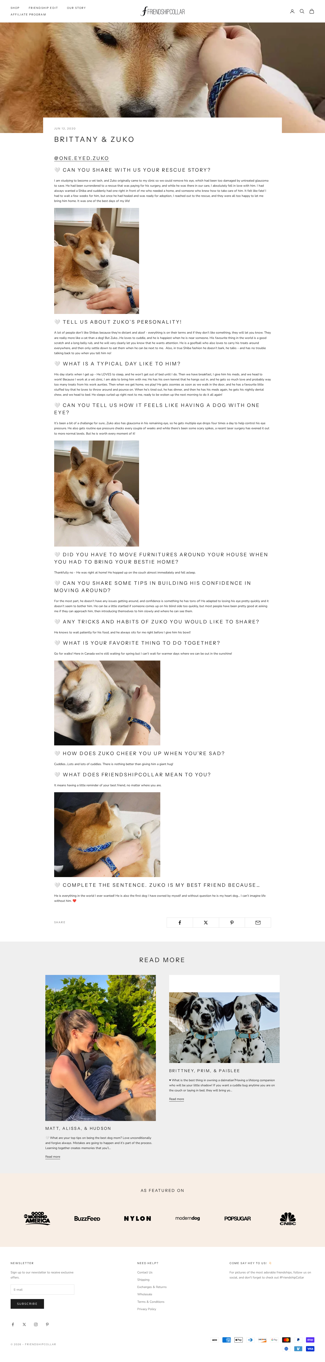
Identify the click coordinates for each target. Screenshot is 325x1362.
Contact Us (145, 1272)
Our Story (76, 7)
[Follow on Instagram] (36, 1324)
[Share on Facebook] (180, 922)
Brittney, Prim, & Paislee (204, 1070)
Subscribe (27, 1304)
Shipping (143, 1280)
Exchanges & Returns (152, 1287)
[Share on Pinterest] (232, 922)
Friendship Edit (43, 7)
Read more (52, 1157)
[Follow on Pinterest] (47, 1324)
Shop (15, 7)
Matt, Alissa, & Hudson (78, 1128)
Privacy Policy (146, 1309)
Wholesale (144, 1294)
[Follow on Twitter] (24, 1324)
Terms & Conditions (150, 1302)
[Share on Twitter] (206, 922)
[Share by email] (258, 922)
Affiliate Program (28, 14)
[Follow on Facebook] (13, 1324)
